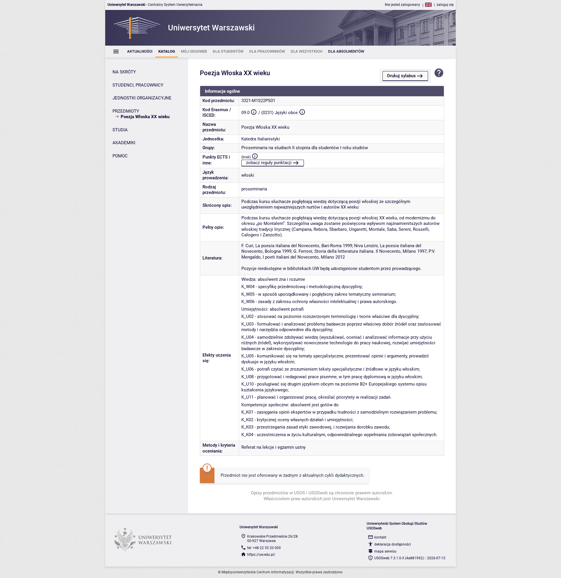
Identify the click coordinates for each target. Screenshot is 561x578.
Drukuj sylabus (401, 75)
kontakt (380, 537)
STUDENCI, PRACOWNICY (137, 85)
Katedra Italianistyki (260, 139)
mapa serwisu (385, 551)
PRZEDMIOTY (125, 111)
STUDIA (120, 130)
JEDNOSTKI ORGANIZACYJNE (142, 98)
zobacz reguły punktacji (269, 162)
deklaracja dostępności (392, 544)
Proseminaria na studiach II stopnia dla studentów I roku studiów (304, 147)
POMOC (120, 156)
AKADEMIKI (123, 142)
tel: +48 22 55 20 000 (264, 548)
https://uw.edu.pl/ (261, 555)
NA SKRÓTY (124, 72)
